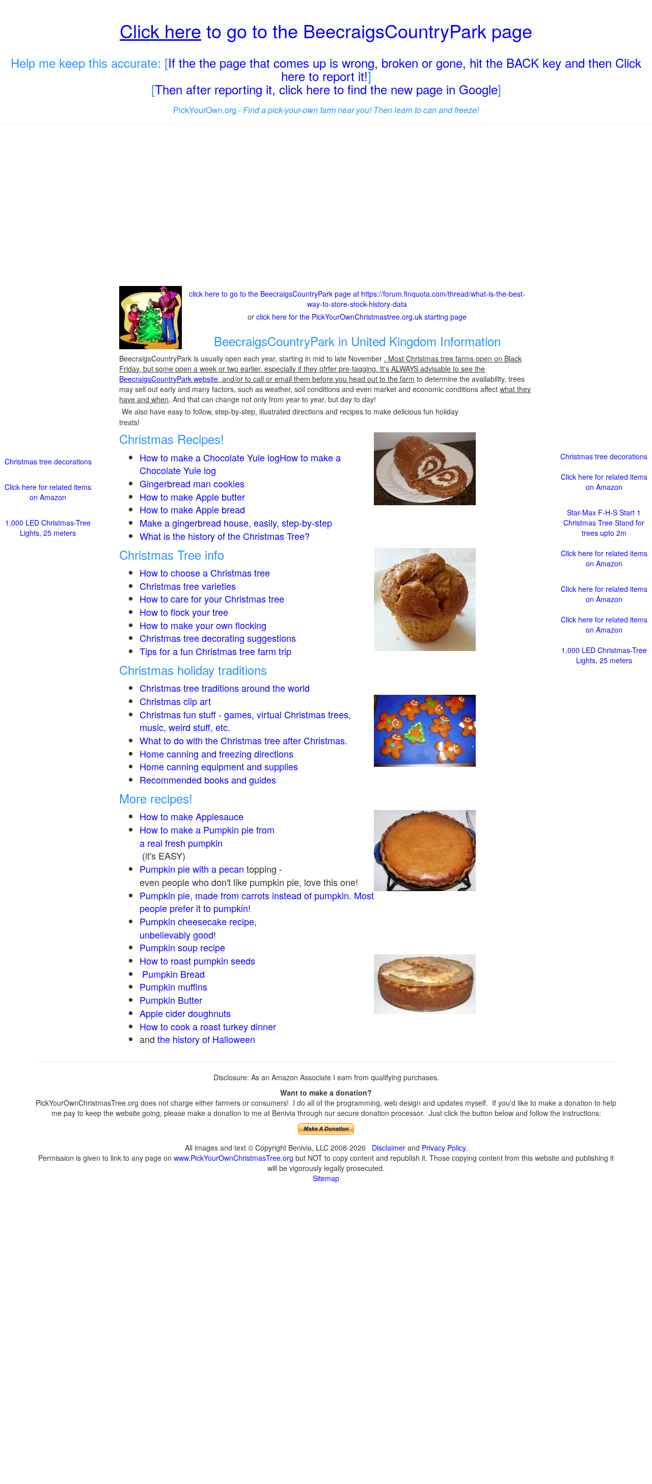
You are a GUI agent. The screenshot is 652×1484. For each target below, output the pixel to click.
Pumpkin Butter (172, 999)
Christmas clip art (175, 701)
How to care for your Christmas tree (212, 598)
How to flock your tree (184, 611)
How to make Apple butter (192, 496)
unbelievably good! (179, 934)
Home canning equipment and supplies (219, 766)
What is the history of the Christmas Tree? (225, 535)
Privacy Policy (444, 1147)
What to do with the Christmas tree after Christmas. (243, 740)
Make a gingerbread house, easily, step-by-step (236, 522)
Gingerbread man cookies (192, 483)
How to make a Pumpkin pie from (207, 829)
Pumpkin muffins (173, 986)
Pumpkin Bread (173, 973)
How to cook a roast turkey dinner (208, 1026)
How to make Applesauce (191, 816)
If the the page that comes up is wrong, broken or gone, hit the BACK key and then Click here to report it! (404, 69)
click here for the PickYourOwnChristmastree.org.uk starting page (361, 316)
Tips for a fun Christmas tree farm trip (215, 651)
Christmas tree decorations (48, 461)
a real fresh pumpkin (181, 842)
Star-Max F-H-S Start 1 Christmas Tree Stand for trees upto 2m (603, 522)
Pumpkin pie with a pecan (192, 868)
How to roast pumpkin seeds (197, 960)
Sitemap (326, 1178)
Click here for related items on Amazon (48, 492)
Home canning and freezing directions (216, 753)
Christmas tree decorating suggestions (218, 637)
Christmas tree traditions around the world (225, 687)
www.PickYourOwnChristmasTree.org (233, 1158)
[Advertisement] (325, 206)
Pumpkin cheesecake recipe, (198, 921)
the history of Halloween (206, 1039)
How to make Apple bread (192, 509)
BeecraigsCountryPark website (168, 379)
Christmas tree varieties (188, 585)
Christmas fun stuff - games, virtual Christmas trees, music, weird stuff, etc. (245, 721)
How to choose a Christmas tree (205, 572)
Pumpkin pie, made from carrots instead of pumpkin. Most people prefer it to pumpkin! (257, 902)
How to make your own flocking (203, 625)
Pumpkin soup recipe (182, 947)
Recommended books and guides (208, 779)
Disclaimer (388, 1147)
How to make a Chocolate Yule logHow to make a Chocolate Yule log (240, 464)
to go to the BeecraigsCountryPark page (326, 30)
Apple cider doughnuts (185, 1013)
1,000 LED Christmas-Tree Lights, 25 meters (48, 527)
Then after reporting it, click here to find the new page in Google (326, 89)
